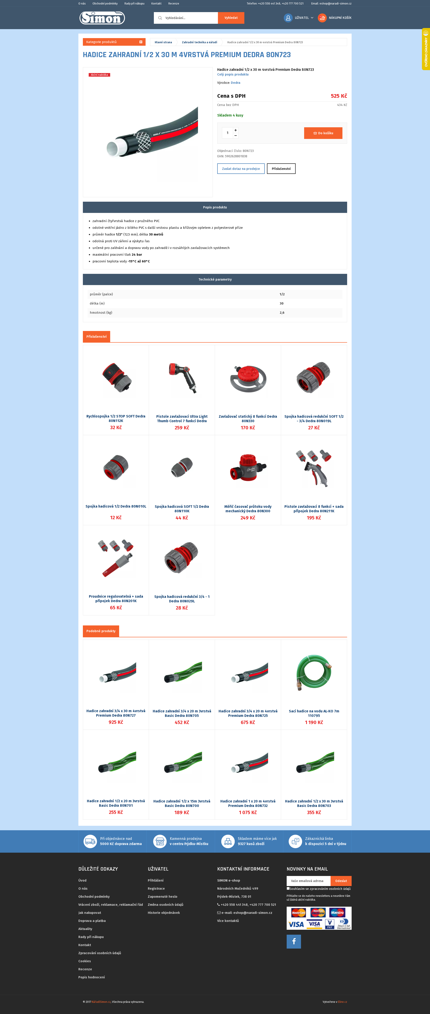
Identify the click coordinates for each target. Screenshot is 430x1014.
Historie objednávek (164, 913)
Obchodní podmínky (105, 3)
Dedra (235, 83)
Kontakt (156, 3)
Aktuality (85, 929)
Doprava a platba (92, 921)
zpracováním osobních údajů (330, 889)
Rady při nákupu (134, 3)
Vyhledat (231, 18)
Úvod (82, 880)
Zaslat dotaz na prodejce (241, 169)
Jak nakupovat (89, 913)
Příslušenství (281, 169)
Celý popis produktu (233, 74)
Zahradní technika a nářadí (199, 42)
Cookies (84, 961)
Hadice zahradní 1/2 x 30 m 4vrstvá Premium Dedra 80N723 (265, 42)
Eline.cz (342, 1001)
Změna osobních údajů (165, 905)
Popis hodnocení (91, 977)
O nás (82, 3)
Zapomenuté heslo (162, 897)
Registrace (156, 888)
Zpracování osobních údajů (99, 953)
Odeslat (341, 881)
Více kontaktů (228, 921)
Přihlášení (155, 880)
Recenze (173, 3)
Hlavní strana (163, 42)
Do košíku (325, 133)
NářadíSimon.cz (101, 1001)
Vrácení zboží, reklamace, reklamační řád (110, 905)
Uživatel (302, 17)
